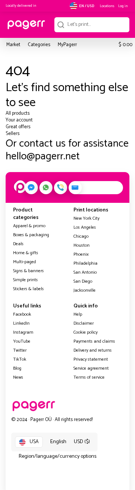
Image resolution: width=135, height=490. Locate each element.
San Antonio (85, 272)
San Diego (83, 281)
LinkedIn (21, 323)
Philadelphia (86, 263)
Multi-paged (24, 261)
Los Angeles (85, 227)
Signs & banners (28, 270)
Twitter (20, 350)
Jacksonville (85, 290)
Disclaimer (84, 323)
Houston (82, 245)
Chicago (81, 236)
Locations (107, 6)
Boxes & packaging (31, 234)
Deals (18, 243)
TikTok (19, 359)
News (18, 377)
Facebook (22, 314)
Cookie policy (86, 332)
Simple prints (25, 279)
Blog (17, 368)
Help (78, 314)
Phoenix (81, 254)
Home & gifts (25, 252)
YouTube (21, 341)
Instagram (23, 332)
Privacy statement (91, 359)
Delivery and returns (93, 350)
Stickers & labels (28, 288)
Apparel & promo (29, 225)
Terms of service (89, 377)
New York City (86, 218)
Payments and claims (94, 341)
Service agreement (91, 368)
